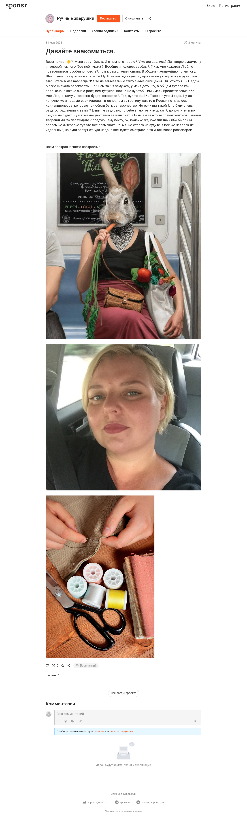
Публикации (55, 31)
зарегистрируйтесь (121, 731)
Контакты (132, 31)
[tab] (55, 31)
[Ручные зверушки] (49, 18)
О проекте (153, 31)
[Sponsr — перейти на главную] (16, 5)
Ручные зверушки (75, 18)
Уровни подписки (105, 31)
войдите (100, 731)
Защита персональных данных (123, 811)
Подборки (78, 31)
